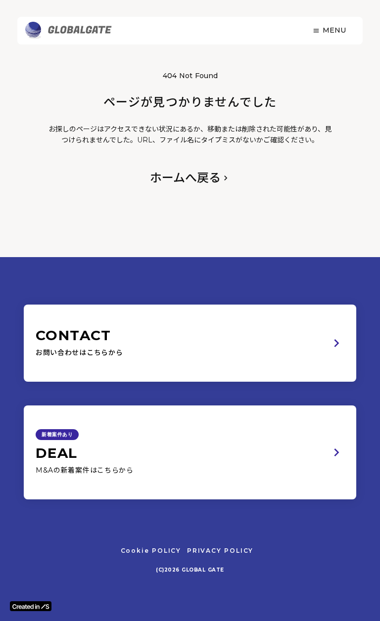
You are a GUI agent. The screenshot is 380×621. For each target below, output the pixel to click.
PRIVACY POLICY (220, 550)
